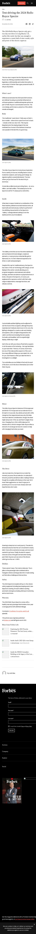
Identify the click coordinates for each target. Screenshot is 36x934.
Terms (22, 726)
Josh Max (8, 19)
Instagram (11, 770)
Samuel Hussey (15, 643)
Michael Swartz (15, 656)
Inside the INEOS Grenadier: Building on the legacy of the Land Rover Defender (21, 654)
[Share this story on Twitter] (33, 24)
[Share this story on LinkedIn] (30, 24)
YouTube (20, 770)
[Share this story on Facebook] (27, 24)
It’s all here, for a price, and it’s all (19, 611)
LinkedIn (7, 770)
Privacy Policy (29, 726)
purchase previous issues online (24, 919)
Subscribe (21, 3)
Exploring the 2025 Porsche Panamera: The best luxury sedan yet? (21, 631)
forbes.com (7, 620)
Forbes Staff (14, 633)
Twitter (16, 770)
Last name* (10, 718)
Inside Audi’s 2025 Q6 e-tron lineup (21, 640)
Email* (9, 702)
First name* (11, 710)
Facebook (3, 770)
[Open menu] (32, 3)
